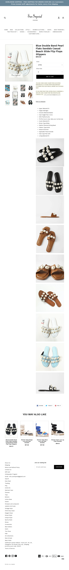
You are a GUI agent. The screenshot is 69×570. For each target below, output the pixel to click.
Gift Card (7, 472)
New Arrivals (8, 538)
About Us (7, 463)
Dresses (7, 492)
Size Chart (8, 481)
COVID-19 (7, 488)
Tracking (7, 483)
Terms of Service (10, 548)
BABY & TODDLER (44, 31)
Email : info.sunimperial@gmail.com (15, 476)
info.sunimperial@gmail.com (52, 94)
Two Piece (8, 531)
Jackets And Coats (10, 506)
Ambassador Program (11, 474)
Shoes (7, 522)
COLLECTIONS (19, 29)
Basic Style (8, 540)
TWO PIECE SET (12, 31)
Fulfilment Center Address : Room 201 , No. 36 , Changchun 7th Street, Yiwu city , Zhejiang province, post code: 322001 (18, 544)
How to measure (40, 101)
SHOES (22, 31)
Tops (6, 494)
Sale (6, 533)
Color (37, 61)
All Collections (9, 536)
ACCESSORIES (31, 31)
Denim (7, 501)
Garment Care (9, 490)
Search (7, 478)
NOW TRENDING (59, 29)
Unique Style (8, 517)
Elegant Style (9, 513)
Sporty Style (8, 520)
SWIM (49, 29)
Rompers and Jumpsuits (12, 504)
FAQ (6, 485)
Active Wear (8, 499)
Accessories (8, 524)
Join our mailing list (40, 462)
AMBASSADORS (57, 31)
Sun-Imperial (12, 564)
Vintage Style (9, 508)
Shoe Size (39, 68)
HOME (6, 29)
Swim (6, 529)
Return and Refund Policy (12, 467)
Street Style (8, 515)
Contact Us (8, 469)
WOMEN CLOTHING (38, 29)
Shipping (7, 465)
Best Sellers (8, 526)
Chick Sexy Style (10, 510)
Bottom (7, 497)
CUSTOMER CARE (34, 33)
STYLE (28, 29)
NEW (11, 29)
